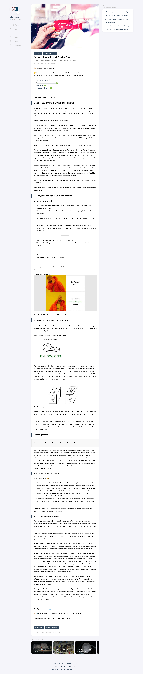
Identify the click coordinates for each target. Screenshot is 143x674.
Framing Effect (110, 22)
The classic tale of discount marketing (117, 19)
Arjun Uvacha (14, 17)
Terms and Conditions (66, 669)
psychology (38, 53)
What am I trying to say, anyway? (119, 29)
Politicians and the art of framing (119, 26)
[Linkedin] (16, 25)
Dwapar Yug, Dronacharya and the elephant (118, 12)
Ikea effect (40, 85)
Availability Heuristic (43, 88)
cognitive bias (38, 627)
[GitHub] (11, 25)
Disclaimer (76, 669)
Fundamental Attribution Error (46, 83)
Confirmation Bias (42, 80)
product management (51, 627)
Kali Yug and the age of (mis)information (117, 15)
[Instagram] (13, 25)
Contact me (73, 663)
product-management (50, 53)
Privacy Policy (55, 669)
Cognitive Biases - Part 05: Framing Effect (52, 57)
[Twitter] (19, 25)
